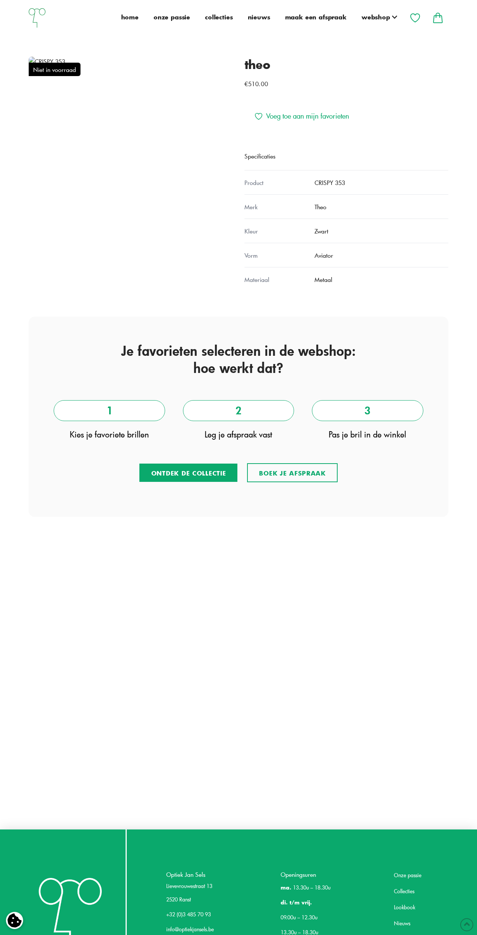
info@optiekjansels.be (190, 929)
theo (257, 64)
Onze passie (407, 875)
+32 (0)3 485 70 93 (188, 914)
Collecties (404, 891)
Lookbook (404, 907)
